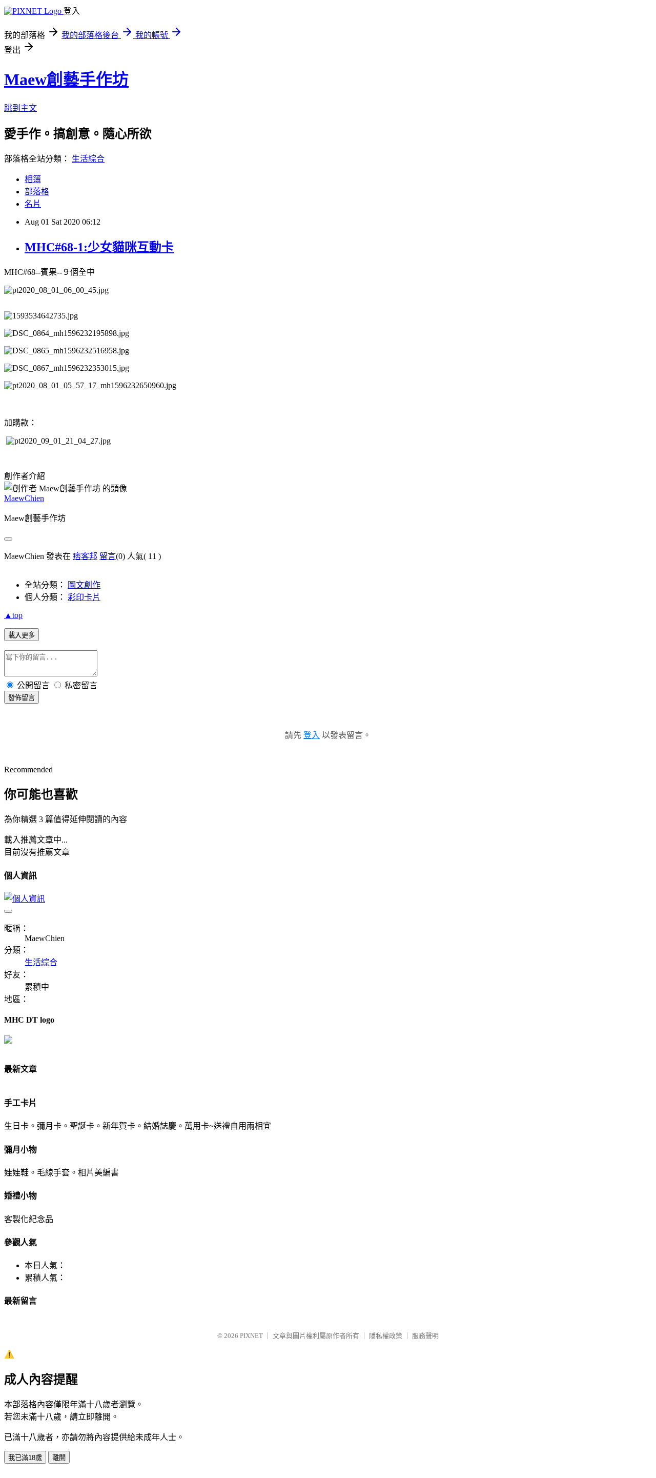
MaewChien (24, 498)
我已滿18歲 (25, 1458)
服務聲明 (425, 1336)
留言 (107, 556)
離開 (59, 1458)
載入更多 (21, 635)
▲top (13, 615)
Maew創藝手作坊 (66, 79)
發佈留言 (21, 698)
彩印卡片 (84, 597)
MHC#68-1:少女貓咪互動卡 (99, 247)
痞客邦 (85, 556)
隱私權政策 (385, 1336)
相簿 (33, 179)
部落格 (37, 191)
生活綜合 (88, 158)
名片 (33, 203)
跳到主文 (20, 108)
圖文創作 (84, 585)
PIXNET (251, 1336)
